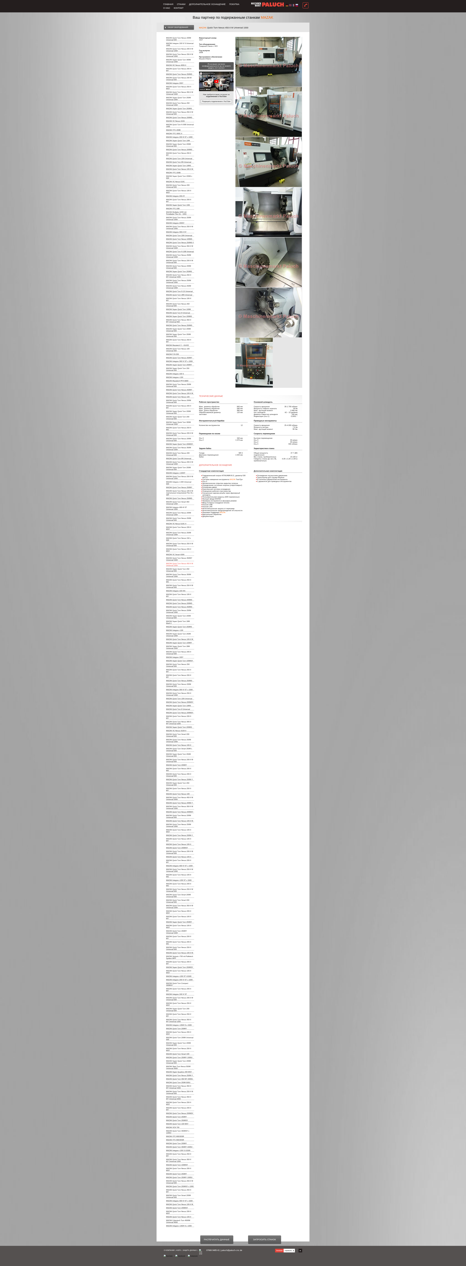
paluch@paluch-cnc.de (231, 1250)
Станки (181, 4)
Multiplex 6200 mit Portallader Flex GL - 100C (176, 213)
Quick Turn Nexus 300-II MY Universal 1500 (178, 723)
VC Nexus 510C (175, 182)
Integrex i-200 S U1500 (178, 1150)
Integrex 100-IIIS (175, 591)
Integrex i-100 (174, 630)
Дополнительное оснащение (207, 4)
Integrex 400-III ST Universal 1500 (176, 508)
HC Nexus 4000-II (176, 65)
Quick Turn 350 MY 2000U (179, 1079)
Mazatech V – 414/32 (177, 345)
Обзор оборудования (178, 27)
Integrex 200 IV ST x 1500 (179, 980)
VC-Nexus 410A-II (176, 731)
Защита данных (190, 1250)
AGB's (178, 1250)
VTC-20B (172, 209)
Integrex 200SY (175, 223)
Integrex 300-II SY (176, 232)
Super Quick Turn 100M (178, 309)
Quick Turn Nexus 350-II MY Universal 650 (178, 321)
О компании (169, 1250)
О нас (166, 8)
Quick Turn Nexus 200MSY (179, 702)
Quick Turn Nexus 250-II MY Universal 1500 (178, 276)
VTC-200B (173, 130)
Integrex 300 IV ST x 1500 (179, 361)
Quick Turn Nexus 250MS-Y (180, 243)
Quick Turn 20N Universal (179, 235)
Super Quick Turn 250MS (179, 108)
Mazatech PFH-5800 (177, 381)
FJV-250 (172, 354)
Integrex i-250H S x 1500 (179, 1025)
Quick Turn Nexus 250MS (179, 74)
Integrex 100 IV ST (176, 994)
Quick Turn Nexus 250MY (179, 358)
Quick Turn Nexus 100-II (178, 745)
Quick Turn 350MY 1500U (179, 1147)
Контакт (178, 8)
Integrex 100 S (175, 374)
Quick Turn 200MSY (177, 848)
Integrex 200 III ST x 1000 (179, 137)
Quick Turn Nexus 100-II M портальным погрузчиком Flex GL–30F (180, 493)
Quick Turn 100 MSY (177, 1124)
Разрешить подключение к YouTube (216, 101)
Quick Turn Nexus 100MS (179, 239)
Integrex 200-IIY (175, 196)
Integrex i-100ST (175, 473)
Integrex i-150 (174, 377)
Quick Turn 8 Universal (178, 313)
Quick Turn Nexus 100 (178, 397)
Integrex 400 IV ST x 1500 (179, 866)
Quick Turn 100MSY (177, 1165)
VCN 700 (172, 1127)
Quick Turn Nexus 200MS (179, 117)
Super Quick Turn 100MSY (179, 661)
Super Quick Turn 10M (178, 141)
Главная (168, 4)
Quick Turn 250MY (176, 1117)
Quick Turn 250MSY (177, 1120)
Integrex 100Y (174, 657)
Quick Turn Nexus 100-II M (179, 169)
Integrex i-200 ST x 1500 (178, 880)
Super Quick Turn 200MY (179, 365)
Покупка (234, 4)
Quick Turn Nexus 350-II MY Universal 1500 (178, 1020)
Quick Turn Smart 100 (177, 1054)
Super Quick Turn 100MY (179, 643)
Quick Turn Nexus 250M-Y (179, 779)
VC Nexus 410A (175, 121)
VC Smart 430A (175, 554)
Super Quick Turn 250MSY (179, 967)
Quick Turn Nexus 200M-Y (179, 803)
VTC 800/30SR (175, 1136)
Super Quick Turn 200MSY (179, 444)
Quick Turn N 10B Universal (180, 251)
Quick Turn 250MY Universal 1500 (176, 932)
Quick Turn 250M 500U (178, 1082)
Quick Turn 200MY (176, 765)
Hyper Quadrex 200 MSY (179, 1072)
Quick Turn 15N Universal (179, 159)
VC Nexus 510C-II (176, 524)
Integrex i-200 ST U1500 (178, 976)
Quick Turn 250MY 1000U (179, 1057)
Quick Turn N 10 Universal (179, 291)
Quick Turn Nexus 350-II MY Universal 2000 (178, 1098)
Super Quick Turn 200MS (179, 316)
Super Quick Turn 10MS (178, 166)
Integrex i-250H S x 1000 (179, 1226)
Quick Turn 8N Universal (178, 162)
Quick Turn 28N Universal (179, 295)
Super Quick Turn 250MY (179, 922)
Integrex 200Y (174, 83)
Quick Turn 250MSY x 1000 (180, 1186)
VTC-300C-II (174, 134)
